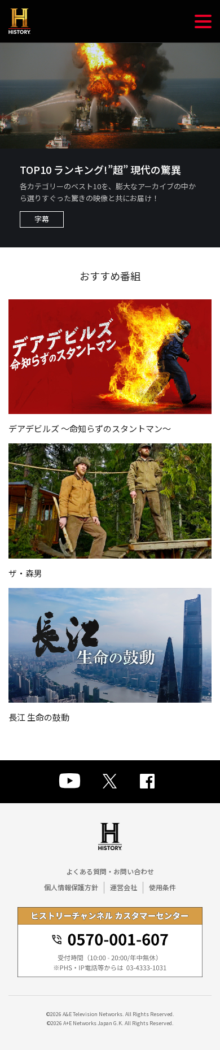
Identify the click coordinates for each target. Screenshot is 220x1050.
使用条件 (162, 887)
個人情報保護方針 (71, 887)
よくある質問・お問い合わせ (110, 871)
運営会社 (123, 887)
